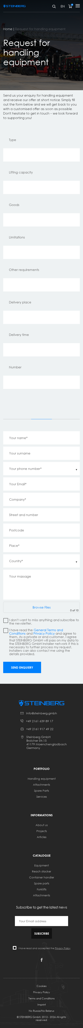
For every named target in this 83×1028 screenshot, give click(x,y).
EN (63, 6)
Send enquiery (22, 667)
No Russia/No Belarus (41, 1010)
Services (41, 796)
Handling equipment (42, 778)
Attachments (41, 784)
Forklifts (41, 889)
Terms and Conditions (42, 998)
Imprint (41, 1004)
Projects (41, 831)
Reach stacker (41, 871)
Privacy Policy (44, 633)
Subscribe (41, 933)
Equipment (41, 865)
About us (42, 825)
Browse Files (42, 607)
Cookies (42, 986)
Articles (41, 837)
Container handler (41, 877)
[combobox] (41, 468)
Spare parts (41, 883)
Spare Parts (41, 790)
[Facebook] (41, 960)
